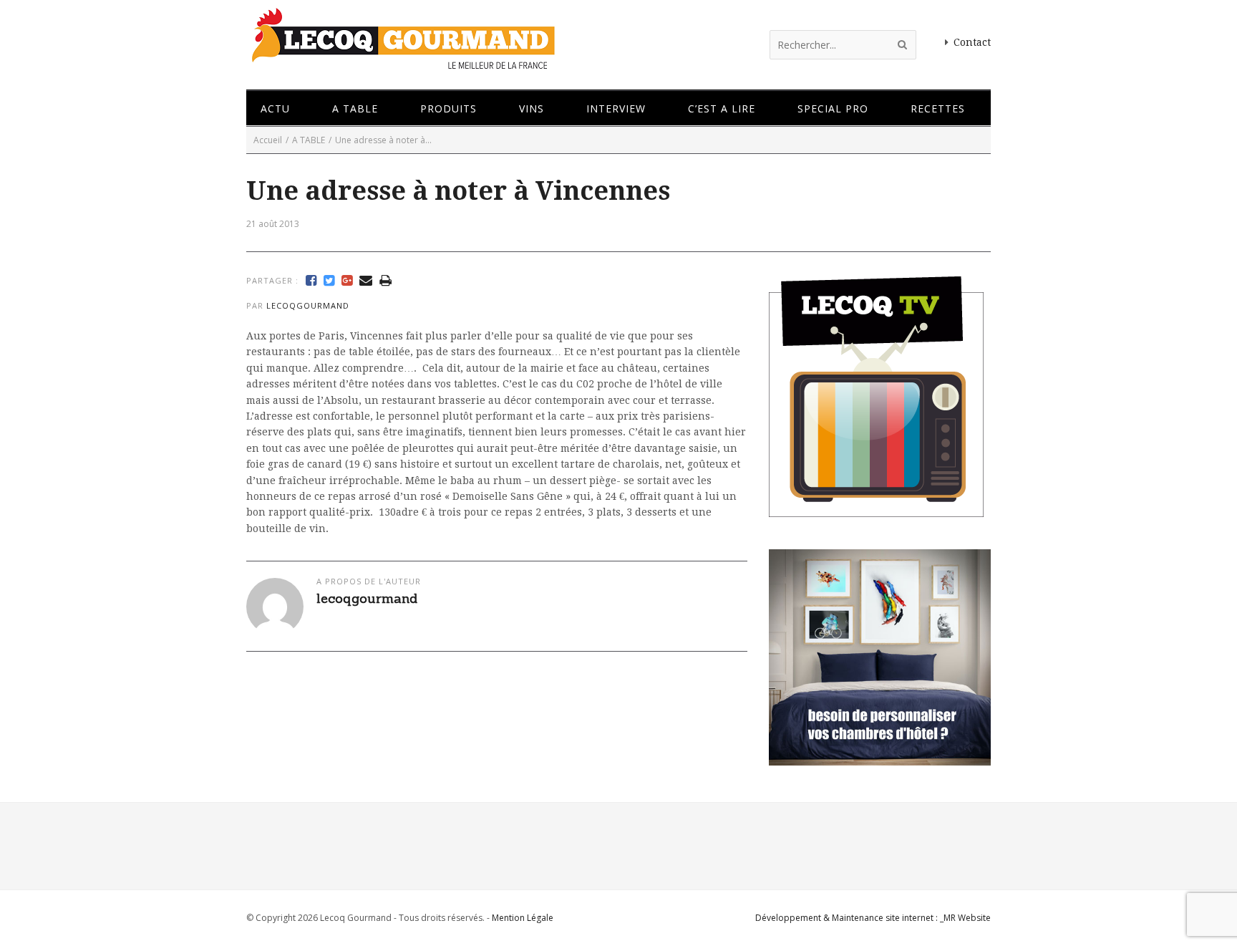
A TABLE (308, 140)
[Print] (385, 281)
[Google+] (346, 281)
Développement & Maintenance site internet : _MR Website (873, 918)
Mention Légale (522, 918)
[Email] (365, 281)
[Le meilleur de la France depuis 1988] (402, 62)
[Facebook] (311, 281)
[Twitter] (329, 281)
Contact (972, 42)
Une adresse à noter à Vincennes (458, 190)
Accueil (267, 140)
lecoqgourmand (307, 305)
